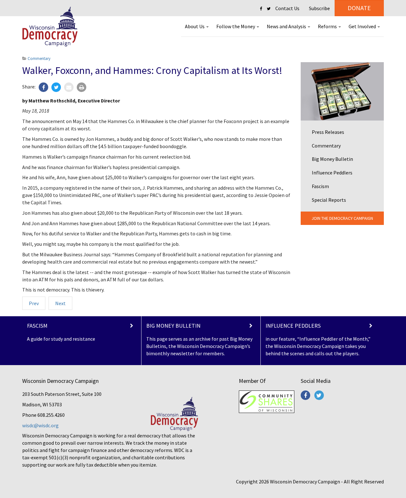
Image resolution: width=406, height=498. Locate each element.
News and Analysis (287, 26)
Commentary (326, 145)
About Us (195, 26)
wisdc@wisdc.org (40, 425)
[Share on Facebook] (43, 87)
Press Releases (328, 132)
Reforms (328, 26)
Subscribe (319, 8)
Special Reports (329, 200)
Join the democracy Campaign (342, 218)
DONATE (359, 8)
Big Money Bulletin (332, 159)
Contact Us (287, 8)
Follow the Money (236, 26)
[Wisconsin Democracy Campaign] (50, 27)
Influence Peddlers (332, 172)
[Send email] (69, 87)
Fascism (320, 186)
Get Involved (363, 26)
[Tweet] (56, 87)
